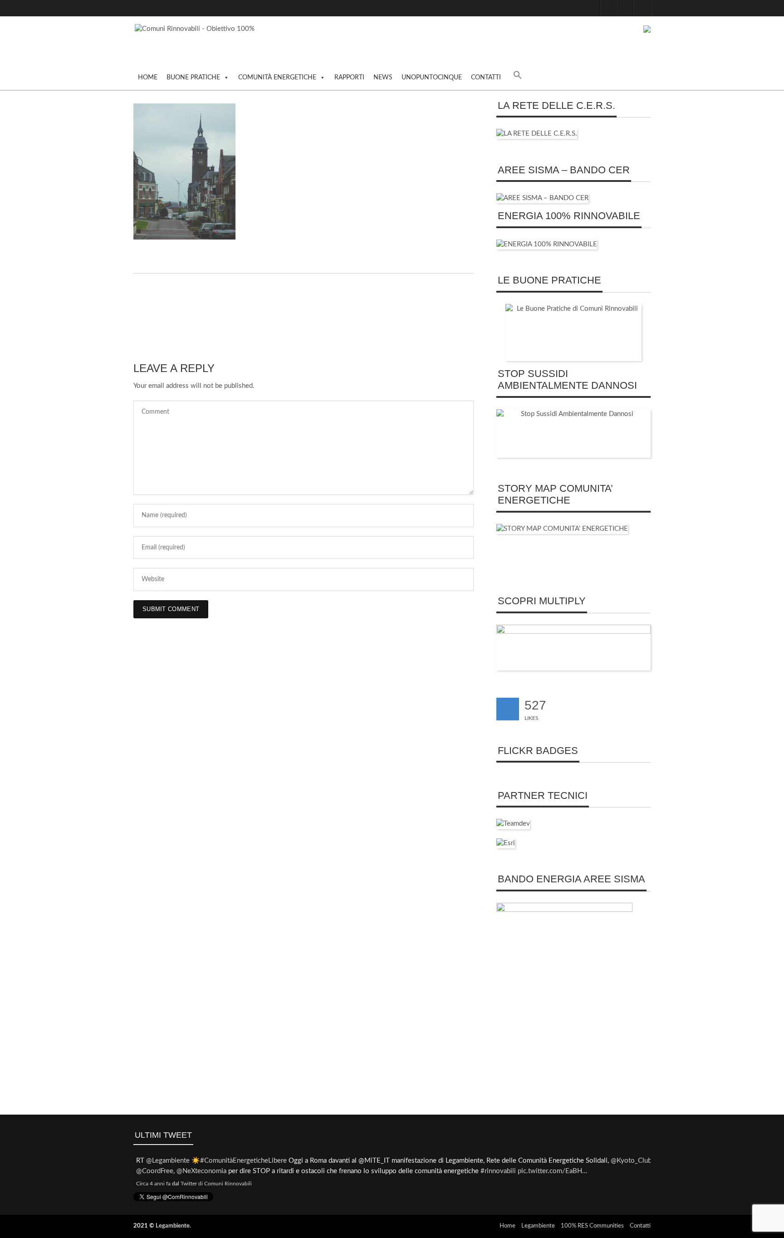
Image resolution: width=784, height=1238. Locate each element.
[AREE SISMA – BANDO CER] (542, 198)
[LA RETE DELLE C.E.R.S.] (536, 133)
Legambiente (173, 1226)
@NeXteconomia (199, 1171)
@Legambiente (165, 1160)
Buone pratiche (193, 77)
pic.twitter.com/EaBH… (549, 1171)
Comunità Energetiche (277, 77)
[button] (517, 77)
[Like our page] (507, 709)
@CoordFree (152, 1171)
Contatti (486, 77)
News (382, 77)
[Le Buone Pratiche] (573, 332)
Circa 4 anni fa (150, 1183)
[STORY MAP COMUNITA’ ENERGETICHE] (562, 528)
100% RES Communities (592, 1226)
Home (147, 77)
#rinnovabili (495, 1171)
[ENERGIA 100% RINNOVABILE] (546, 244)
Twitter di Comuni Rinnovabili (213, 1183)
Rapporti (349, 77)
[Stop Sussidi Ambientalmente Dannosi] (573, 433)
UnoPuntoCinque (432, 77)
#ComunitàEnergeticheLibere (240, 1160)
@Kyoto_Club (628, 1160)
